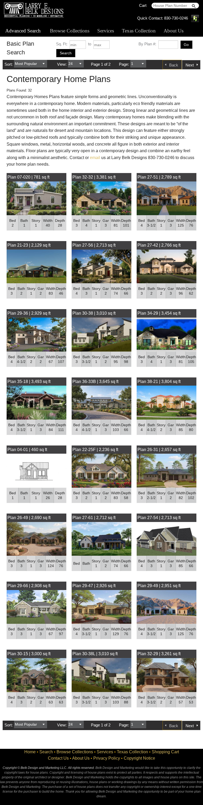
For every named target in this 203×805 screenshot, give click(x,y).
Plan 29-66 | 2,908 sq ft (28, 585)
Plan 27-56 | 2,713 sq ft (94, 245)
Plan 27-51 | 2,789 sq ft (159, 177)
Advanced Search (23, 30)
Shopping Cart (165, 752)
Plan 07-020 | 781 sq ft (28, 177)
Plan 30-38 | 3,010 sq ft (94, 313)
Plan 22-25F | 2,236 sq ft (95, 449)
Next (190, 65)
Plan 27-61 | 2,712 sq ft (94, 517)
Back (173, 65)
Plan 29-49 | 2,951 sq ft (159, 585)
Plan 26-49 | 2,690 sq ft (28, 517)
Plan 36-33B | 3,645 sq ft (95, 381)
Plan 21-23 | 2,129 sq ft (28, 245)
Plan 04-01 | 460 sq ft (27, 449)
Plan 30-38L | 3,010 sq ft (95, 653)
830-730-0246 (176, 18)
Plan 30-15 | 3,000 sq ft (28, 653)
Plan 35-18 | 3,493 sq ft (28, 381)
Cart (142, 5)
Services (105, 30)
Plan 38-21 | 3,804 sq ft (159, 381)
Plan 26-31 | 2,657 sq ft (159, 449)
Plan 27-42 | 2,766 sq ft (159, 245)
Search (46, 752)
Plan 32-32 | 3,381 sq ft (94, 177)
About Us (173, 30)
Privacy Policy (106, 758)
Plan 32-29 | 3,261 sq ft (159, 653)
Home (30, 752)
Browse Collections (69, 30)
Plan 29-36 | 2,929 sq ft (28, 313)
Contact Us (58, 758)
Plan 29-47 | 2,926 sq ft (94, 585)
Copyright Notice (139, 758)
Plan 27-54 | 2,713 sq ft (159, 517)
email (95, 157)
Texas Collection (139, 30)
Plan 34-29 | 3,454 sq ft (159, 313)
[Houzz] (195, 18)
